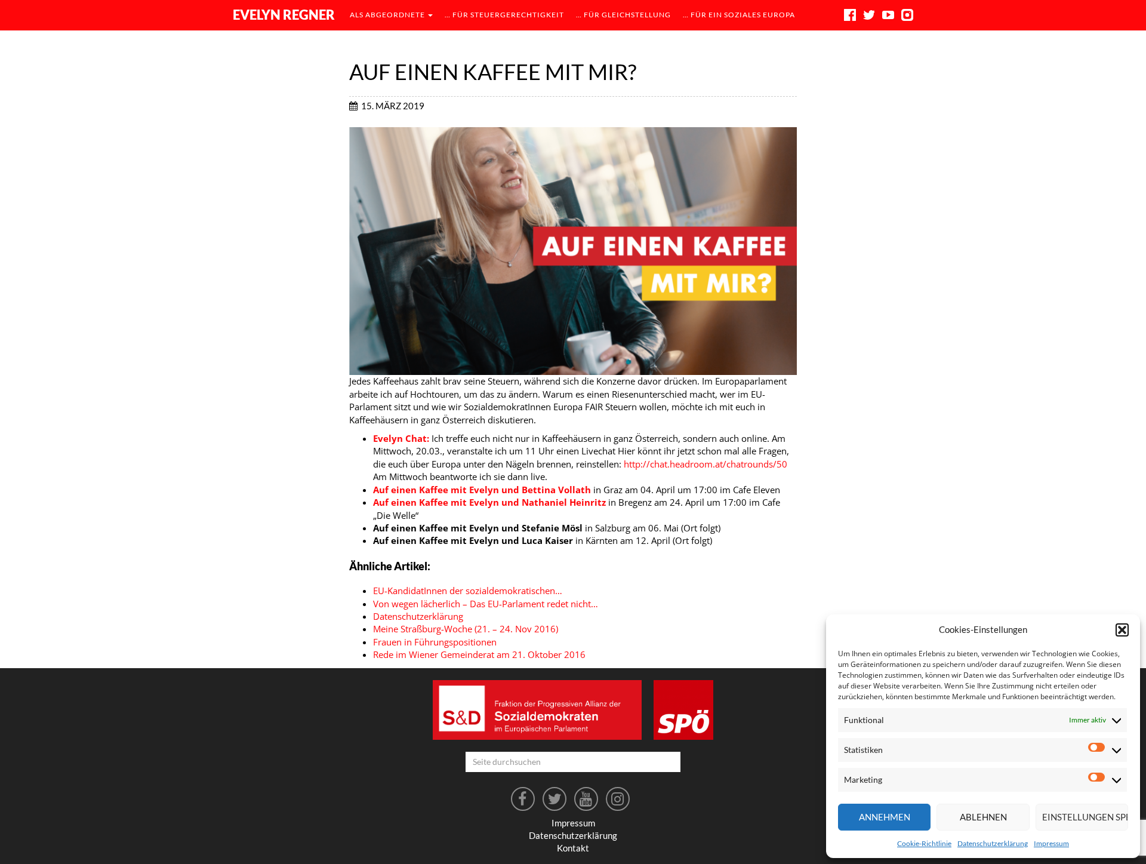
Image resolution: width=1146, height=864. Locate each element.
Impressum (1051, 843)
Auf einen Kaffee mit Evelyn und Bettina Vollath (482, 490)
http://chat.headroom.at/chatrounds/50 (705, 464)
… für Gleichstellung (623, 14)
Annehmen (884, 816)
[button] (1122, 630)
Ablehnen (983, 816)
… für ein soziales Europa (739, 14)
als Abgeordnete (388, 14)
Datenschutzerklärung (992, 843)
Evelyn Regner (284, 15)
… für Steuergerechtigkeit (504, 14)
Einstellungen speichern (1085, 816)
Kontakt (573, 848)
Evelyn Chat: (401, 438)
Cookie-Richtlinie (924, 843)
